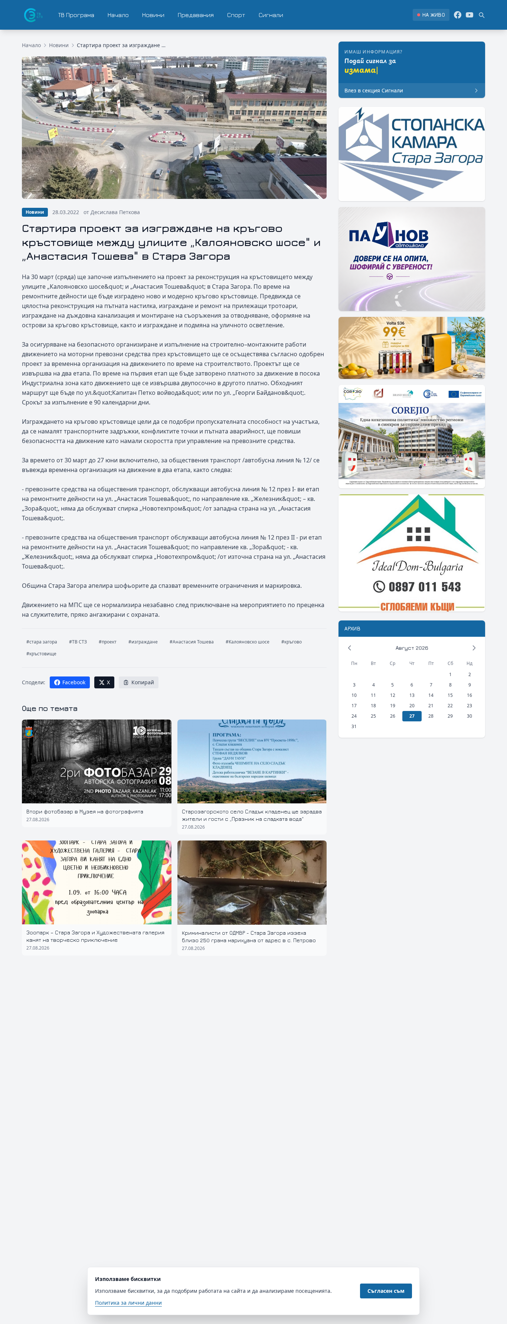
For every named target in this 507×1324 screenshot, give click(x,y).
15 (450, 695)
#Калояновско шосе (247, 642)
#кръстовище (41, 653)
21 (431, 705)
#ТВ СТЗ (78, 642)
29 (450, 716)
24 (354, 716)
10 (354, 695)
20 (412, 705)
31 (354, 726)
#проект (108, 642)
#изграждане (143, 642)
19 (392, 705)
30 (469, 716)
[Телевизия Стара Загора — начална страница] (32, 15)
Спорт (236, 15)
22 (450, 705)
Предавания (196, 15)
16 (469, 695)
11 (373, 695)
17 (354, 705)
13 (412, 695)
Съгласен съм (386, 1290)
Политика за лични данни (128, 1302)
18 (373, 705)
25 (373, 716)
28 (431, 716)
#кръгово (291, 642)
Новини (153, 15)
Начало (118, 15)
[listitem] (431, 15)
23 (469, 705)
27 (412, 716)
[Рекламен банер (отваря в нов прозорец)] (411, 154)
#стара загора (41, 642)
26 (392, 716)
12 (392, 695)
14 (431, 695)
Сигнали (271, 15)
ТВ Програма (76, 15)
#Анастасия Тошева (192, 642)
